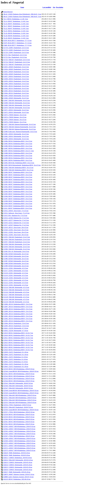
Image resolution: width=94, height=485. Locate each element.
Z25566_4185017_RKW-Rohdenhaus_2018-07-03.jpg (19, 433)
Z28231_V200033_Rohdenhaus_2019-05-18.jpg (17, 457)
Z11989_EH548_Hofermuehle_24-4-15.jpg (16, 266)
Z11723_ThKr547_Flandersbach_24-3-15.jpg (16, 59)
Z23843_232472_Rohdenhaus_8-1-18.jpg (15, 362)
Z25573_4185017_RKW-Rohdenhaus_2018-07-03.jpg (19, 450)
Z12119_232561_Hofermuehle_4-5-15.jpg (15, 275)
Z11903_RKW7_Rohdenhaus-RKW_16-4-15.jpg (17, 189)
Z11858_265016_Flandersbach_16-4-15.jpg (16, 79)
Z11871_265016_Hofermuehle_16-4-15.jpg (16, 110)
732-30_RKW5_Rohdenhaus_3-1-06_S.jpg (16, 38)
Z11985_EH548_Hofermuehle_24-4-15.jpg (16, 256)
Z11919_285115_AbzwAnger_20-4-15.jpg (15, 227)
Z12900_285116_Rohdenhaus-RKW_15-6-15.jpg (17, 314)
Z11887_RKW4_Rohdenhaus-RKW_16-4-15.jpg (17, 148)
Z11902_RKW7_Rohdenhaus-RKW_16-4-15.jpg (17, 187)
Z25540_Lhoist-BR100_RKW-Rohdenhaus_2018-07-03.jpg (20, 371)
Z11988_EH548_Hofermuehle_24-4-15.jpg (16, 263)
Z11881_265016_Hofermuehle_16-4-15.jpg (16, 134)
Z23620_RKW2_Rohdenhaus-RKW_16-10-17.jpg (18, 335)
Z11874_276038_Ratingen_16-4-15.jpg (14, 117)
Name (22, 7)
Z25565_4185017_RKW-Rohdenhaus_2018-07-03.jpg (19, 431)
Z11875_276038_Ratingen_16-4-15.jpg (14, 119)
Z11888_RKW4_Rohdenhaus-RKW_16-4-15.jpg (17, 153)
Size (54, 7)
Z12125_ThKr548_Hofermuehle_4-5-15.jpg (16, 290)
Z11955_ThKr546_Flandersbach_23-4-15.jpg (16, 237)
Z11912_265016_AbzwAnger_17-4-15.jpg (15, 211)
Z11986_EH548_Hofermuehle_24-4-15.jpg (16, 258)
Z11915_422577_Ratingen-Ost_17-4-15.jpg (16, 220)
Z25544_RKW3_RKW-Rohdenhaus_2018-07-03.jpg (18, 381)
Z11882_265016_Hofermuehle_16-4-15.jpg (16, 136)
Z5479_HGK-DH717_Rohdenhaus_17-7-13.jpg (17, 43)
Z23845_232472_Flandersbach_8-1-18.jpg (15, 366)
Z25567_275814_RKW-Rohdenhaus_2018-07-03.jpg (19, 436)
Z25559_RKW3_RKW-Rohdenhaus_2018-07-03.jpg (18, 417)
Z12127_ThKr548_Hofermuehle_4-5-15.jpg (16, 294)
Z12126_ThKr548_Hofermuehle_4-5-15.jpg (16, 292)
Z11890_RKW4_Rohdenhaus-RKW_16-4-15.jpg (17, 158)
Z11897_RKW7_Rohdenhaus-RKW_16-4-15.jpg (17, 175)
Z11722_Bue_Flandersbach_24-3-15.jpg (15, 57)
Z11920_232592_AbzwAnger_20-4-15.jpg (15, 230)
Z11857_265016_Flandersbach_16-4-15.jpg (16, 76)
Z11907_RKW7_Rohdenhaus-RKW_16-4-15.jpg (17, 199)
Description (59, 7)
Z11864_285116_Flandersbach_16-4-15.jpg (16, 93)
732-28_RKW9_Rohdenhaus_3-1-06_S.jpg (16, 36)
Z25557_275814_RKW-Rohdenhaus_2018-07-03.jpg (19, 412)
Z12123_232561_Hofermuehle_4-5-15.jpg (15, 285)
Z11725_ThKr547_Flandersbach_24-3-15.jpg (16, 64)
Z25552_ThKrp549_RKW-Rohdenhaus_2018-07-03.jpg (19, 400)
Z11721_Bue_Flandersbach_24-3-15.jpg (15, 55)
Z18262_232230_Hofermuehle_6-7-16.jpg (15, 330)
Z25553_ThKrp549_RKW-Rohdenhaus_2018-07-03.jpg (19, 402)
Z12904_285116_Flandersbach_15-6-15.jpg (16, 323)
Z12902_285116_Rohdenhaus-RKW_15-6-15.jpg (17, 318)
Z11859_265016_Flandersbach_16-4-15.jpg (16, 81)
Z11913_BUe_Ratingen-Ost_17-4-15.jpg (15, 215)
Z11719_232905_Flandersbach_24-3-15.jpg (16, 50)
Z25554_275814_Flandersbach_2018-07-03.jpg (17, 405)
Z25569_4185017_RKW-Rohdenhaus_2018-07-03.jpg (19, 441)
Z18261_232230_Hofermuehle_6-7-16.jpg (15, 328)
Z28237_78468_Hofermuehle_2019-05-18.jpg (16, 472)
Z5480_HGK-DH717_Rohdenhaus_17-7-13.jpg (17, 45)
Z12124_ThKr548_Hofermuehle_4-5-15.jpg (16, 287)
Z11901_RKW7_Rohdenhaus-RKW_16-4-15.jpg (17, 184)
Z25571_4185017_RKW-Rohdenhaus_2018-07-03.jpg (19, 445)
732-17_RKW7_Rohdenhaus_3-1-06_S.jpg (16, 26)
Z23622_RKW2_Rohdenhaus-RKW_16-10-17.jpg (18, 340)
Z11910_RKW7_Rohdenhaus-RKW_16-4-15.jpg (17, 206)
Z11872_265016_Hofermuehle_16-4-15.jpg (16, 112)
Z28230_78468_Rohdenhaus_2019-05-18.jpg (16, 455)
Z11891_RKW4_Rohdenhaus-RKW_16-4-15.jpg (17, 160)
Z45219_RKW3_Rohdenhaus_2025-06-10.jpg (16, 479)
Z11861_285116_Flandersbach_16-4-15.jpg (16, 86)
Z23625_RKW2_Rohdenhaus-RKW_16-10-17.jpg (18, 347)
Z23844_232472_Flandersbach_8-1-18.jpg (15, 364)
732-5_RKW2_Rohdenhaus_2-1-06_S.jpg (15, 19)
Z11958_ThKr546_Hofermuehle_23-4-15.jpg (16, 244)
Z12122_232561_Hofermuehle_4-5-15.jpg (15, 282)
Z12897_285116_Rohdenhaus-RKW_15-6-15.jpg (17, 306)
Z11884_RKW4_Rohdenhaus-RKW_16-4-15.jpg (17, 141)
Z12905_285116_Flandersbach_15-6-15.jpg (16, 326)
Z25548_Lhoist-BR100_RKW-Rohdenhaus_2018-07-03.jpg (20, 390)
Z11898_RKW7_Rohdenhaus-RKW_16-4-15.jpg (17, 177)
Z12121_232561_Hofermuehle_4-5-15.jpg (15, 280)
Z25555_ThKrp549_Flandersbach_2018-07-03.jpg (18, 407)
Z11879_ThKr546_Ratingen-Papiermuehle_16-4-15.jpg (19, 129)
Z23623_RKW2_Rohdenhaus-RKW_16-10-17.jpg (18, 342)
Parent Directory (8, 12)
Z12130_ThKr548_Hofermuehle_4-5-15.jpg (16, 302)
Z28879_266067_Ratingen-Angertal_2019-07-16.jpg (18, 474)
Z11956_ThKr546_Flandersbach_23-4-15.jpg (16, 239)
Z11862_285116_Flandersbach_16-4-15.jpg (16, 88)
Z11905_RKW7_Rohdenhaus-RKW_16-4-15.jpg (17, 194)
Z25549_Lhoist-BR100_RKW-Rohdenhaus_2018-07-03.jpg (20, 393)
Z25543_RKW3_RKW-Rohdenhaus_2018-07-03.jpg (18, 378)
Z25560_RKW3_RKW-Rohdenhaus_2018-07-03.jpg (18, 419)
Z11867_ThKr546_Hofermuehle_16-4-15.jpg (16, 100)
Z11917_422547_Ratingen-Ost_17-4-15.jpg (16, 225)
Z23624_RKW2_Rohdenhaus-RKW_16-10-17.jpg (18, 345)
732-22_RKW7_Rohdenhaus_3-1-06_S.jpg (16, 28)
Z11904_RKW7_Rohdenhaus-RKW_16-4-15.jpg (17, 191)
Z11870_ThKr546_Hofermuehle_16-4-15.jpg (16, 107)
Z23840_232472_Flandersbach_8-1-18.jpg (15, 354)
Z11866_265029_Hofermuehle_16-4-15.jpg (16, 98)
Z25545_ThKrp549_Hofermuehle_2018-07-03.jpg (18, 383)
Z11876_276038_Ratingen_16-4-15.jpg (14, 122)
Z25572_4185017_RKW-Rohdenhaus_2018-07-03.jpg (19, 448)
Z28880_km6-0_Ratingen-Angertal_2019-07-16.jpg (18, 477)
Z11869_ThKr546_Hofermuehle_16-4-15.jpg (16, 105)
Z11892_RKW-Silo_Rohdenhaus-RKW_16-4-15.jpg (18, 163)
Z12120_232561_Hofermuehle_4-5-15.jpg (15, 278)
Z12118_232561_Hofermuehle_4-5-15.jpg (15, 273)
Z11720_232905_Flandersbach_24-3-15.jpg (16, 52)
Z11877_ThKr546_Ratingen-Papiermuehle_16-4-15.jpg (19, 124)
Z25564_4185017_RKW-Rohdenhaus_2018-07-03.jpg (19, 429)
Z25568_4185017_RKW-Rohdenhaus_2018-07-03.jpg (19, 438)
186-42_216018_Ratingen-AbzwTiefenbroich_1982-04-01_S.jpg (22, 14)
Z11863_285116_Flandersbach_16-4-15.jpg (16, 91)
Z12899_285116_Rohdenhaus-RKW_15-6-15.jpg (17, 311)
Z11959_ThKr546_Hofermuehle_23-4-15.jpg (16, 246)
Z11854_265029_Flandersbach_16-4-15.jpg (16, 69)
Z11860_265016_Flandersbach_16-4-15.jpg (16, 83)
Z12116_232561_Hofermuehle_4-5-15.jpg (15, 268)
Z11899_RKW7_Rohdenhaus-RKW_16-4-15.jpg (17, 179)
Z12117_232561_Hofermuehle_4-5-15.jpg (15, 270)
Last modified (47, 7)
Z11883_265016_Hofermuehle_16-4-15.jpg (16, 139)
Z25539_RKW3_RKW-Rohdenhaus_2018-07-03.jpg (18, 369)
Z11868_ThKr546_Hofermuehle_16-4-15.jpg (16, 103)
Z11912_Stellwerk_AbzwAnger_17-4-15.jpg (16, 213)
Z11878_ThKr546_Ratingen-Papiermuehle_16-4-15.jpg (19, 127)
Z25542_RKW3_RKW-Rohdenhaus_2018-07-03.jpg (18, 376)
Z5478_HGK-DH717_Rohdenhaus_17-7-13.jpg (17, 40)
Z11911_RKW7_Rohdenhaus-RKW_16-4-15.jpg (17, 208)
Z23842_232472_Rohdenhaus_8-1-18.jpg (15, 359)
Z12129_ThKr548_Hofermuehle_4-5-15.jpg (16, 299)
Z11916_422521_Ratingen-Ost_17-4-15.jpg (16, 223)
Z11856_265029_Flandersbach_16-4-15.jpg (16, 74)
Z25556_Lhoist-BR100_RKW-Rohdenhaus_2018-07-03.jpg (20, 409)
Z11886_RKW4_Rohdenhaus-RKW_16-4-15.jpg (17, 146)
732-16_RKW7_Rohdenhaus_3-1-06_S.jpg (16, 24)
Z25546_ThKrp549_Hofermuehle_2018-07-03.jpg (18, 386)
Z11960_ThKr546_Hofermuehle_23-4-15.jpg (16, 249)
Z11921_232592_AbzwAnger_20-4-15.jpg (15, 232)
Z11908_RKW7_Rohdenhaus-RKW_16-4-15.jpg (17, 201)
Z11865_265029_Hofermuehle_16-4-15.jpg (16, 95)
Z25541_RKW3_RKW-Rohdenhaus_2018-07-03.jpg (18, 374)
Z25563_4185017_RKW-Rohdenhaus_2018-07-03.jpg (19, 426)
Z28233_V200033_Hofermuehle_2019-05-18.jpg (17, 462)
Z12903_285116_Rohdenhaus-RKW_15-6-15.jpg (17, 321)
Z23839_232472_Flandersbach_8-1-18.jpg (15, 352)
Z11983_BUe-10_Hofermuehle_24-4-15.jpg (16, 251)
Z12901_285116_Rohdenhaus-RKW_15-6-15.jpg (17, 316)
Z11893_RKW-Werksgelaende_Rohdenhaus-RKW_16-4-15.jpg (22, 165)
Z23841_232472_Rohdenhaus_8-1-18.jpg (15, 357)
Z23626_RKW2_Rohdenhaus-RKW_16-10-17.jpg (18, 350)
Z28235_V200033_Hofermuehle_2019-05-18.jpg (17, 467)
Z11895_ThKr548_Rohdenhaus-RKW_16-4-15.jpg (18, 170)
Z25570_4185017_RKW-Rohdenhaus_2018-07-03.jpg (19, 443)
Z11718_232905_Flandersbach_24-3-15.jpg (16, 47)
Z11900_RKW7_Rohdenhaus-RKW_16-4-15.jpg (17, 182)
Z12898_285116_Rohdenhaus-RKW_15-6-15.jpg (17, 309)
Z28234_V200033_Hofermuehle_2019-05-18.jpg (17, 465)
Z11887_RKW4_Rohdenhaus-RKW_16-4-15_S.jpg (18, 151)
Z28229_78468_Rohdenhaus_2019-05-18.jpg (16, 453)
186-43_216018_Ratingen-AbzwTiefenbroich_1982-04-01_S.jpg (22, 16)
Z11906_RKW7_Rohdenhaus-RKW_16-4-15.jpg (17, 196)
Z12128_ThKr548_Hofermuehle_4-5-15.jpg (16, 297)
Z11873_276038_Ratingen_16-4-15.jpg (14, 115)
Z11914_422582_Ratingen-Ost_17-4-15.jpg (16, 218)
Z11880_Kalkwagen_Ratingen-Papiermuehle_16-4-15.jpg (20, 131)
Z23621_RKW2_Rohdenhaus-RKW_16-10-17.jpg (18, 338)
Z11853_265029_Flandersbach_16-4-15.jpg (16, 67)
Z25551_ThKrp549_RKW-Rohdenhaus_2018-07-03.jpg (19, 398)
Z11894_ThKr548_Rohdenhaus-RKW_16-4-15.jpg (18, 167)
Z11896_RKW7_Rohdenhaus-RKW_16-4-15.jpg (17, 172)
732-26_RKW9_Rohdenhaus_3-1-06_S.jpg (16, 33)
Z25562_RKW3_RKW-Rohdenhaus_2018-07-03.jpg (18, 424)
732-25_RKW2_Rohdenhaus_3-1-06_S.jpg (16, 31)
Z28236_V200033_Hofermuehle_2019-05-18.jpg (17, 469)
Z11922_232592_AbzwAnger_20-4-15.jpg (15, 234)
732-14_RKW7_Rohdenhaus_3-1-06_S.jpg (16, 21)
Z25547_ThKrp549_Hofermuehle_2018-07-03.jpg (18, 388)
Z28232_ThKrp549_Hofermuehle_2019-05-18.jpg (18, 460)
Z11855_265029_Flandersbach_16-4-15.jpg (16, 71)
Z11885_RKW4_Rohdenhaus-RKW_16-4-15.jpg (17, 143)
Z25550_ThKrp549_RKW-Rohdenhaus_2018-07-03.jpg (19, 395)
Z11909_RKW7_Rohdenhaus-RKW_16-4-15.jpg (17, 203)
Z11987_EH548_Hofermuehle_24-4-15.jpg (16, 261)
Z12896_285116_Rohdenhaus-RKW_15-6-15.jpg (17, 304)
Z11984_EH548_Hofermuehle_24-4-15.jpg (16, 254)
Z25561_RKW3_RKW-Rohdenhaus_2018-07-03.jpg (18, 421)
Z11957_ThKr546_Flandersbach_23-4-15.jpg (16, 242)
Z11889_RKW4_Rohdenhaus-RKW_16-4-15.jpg (17, 155)
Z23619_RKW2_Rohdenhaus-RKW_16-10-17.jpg (18, 333)
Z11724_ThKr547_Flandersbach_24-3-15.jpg (16, 62)
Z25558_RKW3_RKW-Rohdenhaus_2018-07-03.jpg (18, 414)
